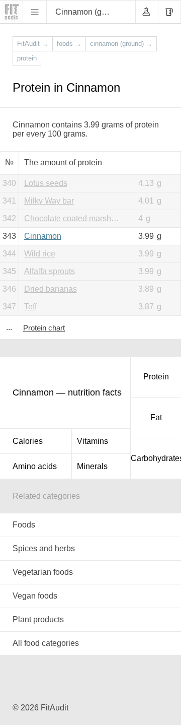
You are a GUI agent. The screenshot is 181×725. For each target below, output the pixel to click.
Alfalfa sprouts (49, 271)
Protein (156, 376)
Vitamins (92, 441)
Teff (30, 306)
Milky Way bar (49, 200)
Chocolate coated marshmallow (76, 218)
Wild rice (39, 253)
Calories (28, 441)
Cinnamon (42, 236)
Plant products (38, 619)
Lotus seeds (45, 183)
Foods (24, 524)
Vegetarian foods (43, 572)
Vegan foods (35, 595)
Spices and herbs (44, 548)
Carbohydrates (156, 458)
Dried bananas (50, 289)
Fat (156, 417)
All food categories (46, 643)
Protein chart (44, 327)
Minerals (92, 466)
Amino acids (35, 466)
